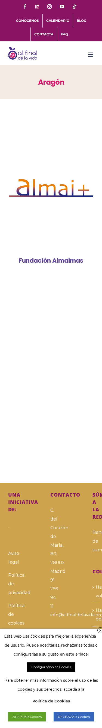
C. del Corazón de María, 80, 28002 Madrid (51, 541)
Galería (59, 188)
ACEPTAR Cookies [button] (27, 717)
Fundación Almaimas (43, 188)
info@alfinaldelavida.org (51, 614)
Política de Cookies (51, 701)
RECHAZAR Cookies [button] (74, 717)
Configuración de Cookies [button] (51, 667)
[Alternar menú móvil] (91, 54)
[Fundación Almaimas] (51, 188)
